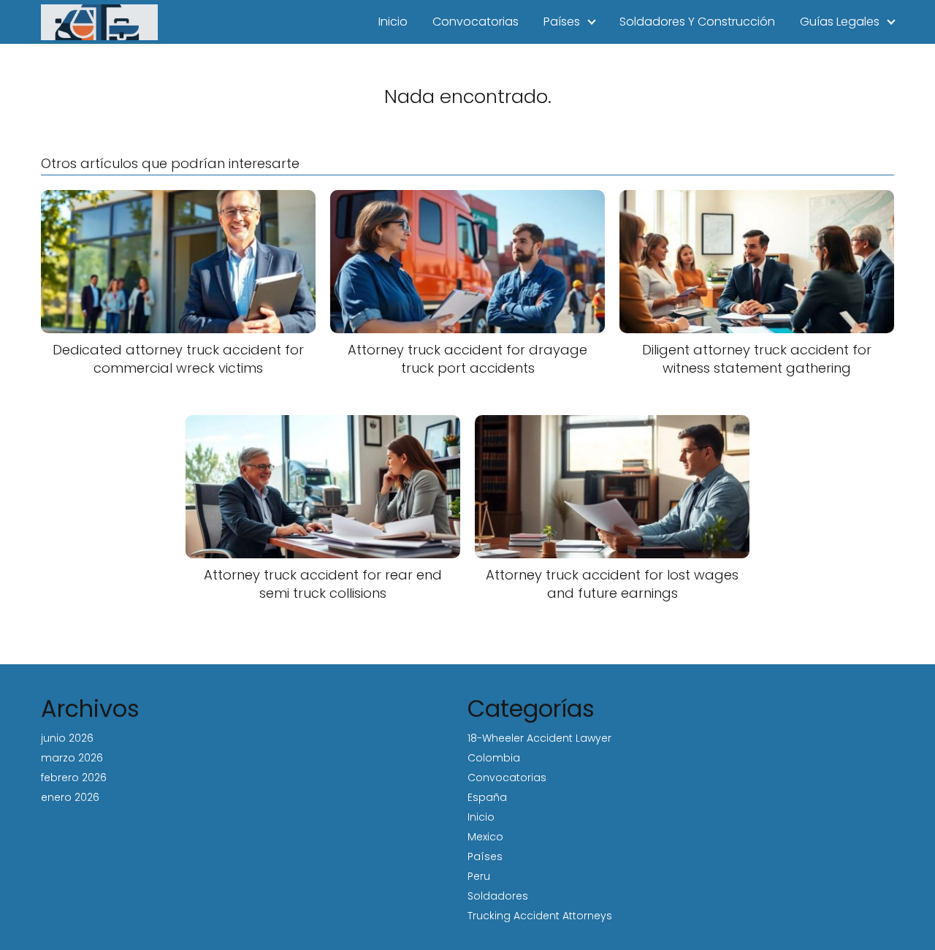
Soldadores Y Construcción (697, 21)
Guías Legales (839, 21)
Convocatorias (475, 21)
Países (561, 21)
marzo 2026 (72, 757)
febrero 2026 (74, 777)
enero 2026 (70, 797)
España (487, 797)
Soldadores (498, 896)
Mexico (485, 836)
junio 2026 (67, 738)
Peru (479, 876)
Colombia (494, 757)
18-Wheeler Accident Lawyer (539, 738)
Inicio (393, 21)
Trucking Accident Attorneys (540, 915)
